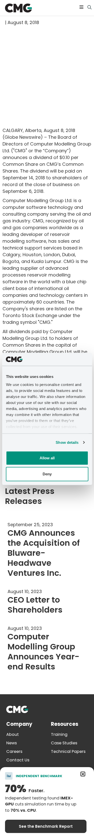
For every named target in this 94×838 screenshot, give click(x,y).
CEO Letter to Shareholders (35, 604)
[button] (81, 7)
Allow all (47, 458)
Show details (67, 442)
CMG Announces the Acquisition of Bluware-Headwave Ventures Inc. (44, 553)
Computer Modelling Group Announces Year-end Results (43, 651)
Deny (47, 474)
